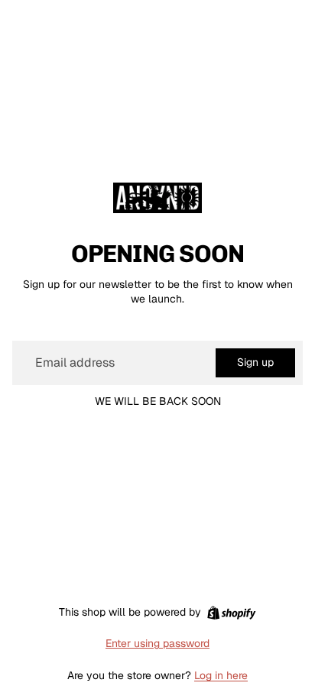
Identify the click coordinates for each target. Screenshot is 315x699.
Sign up (255, 362)
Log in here (221, 675)
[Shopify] (231, 613)
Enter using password (157, 643)
